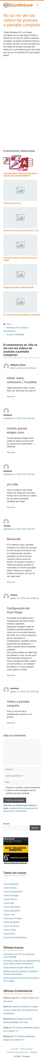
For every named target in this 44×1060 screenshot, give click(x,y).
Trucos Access (10, 888)
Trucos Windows (10, 884)
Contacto (33, 1052)
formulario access (12, 203)
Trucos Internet (10, 899)
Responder (11, 396)
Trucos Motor (9, 933)
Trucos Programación (13, 892)
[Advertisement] (22, 81)
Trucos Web (8, 903)
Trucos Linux (9, 914)
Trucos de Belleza (11, 922)
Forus (8, 324)
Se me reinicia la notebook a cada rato (21, 314)
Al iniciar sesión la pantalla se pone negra (20, 259)
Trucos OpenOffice (11, 911)
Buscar (6, 823)
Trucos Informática (11, 907)
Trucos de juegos (11, 895)
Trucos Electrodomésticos (15, 937)
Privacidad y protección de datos (17, 1052)
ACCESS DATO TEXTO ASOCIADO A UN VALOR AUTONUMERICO (20, 174)
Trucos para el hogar (12, 918)
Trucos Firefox (9, 930)
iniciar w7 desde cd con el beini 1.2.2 (21, 230)
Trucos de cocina (11, 926)
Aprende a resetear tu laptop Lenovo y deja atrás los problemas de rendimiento (20, 1010)
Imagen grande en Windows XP (18, 287)
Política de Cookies (26, 1049)
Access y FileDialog (15, 334)
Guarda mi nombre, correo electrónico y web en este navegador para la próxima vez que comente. (23, 790)
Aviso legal (14, 1049)
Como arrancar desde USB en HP (18, 967)
